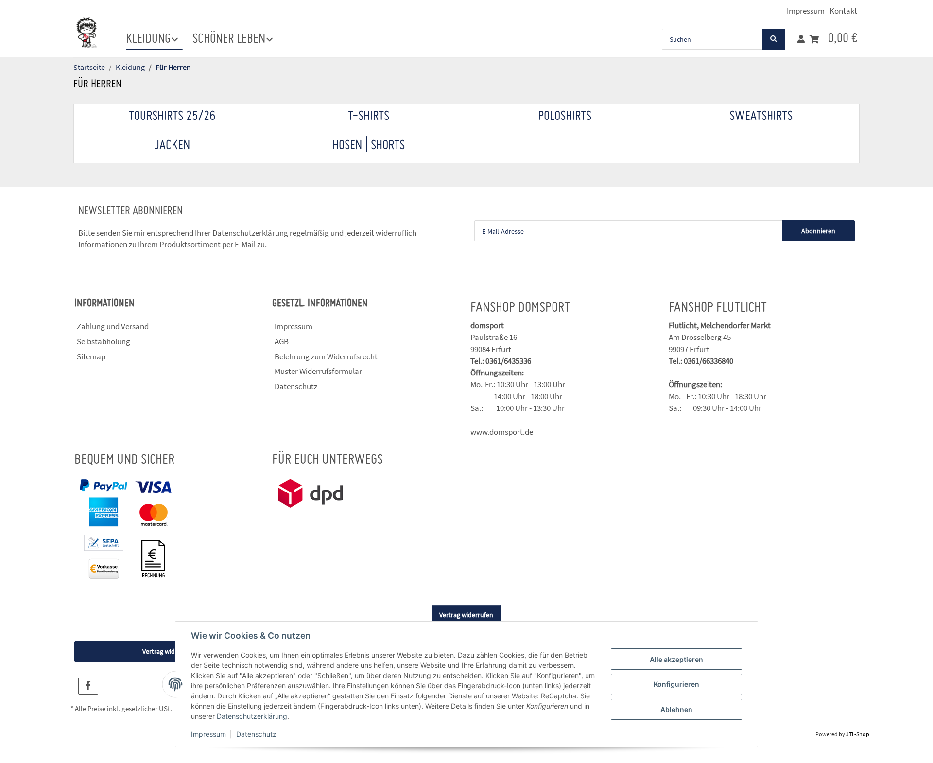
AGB (282, 341)
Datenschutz (256, 734)
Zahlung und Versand (113, 326)
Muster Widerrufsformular (318, 371)
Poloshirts (564, 116)
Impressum (208, 734)
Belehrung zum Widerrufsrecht (326, 356)
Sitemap (91, 356)
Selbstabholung (103, 341)
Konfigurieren (676, 684)
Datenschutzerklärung (252, 716)
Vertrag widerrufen (466, 614)
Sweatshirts (761, 116)
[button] (801, 39)
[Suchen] (773, 39)
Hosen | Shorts (368, 145)
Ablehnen (676, 709)
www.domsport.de (501, 431)
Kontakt (843, 10)
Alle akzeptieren (676, 659)
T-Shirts (368, 116)
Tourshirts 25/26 (172, 116)
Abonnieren (818, 230)
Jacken (172, 145)
